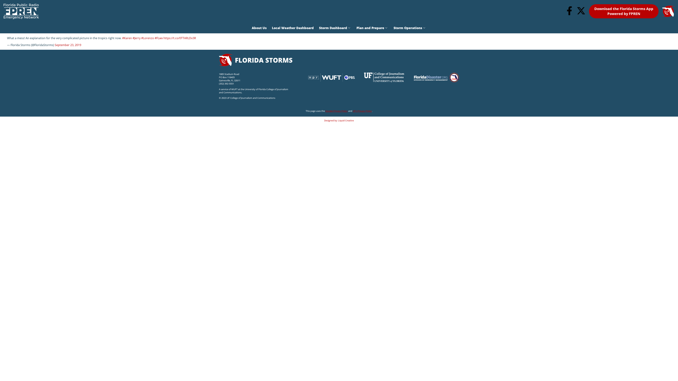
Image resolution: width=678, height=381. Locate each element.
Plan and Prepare (370, 28)
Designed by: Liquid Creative (339, 120)
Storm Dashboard (333, 28)
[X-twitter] (581, 10)
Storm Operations (408, 28)
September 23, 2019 (68, 45)
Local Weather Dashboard (293, 28)
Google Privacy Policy (336, 111)
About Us (259, 28)
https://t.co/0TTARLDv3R (179, 38)
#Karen (127, 38)
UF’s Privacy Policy (362, 111)
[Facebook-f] (569, 10)
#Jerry (137, 38)
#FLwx (159, 38)
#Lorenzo (147, 38)
